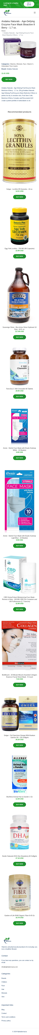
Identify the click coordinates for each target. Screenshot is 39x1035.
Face (24, 64)
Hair (3, 989)
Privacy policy (6, 1020)
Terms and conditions (8, 1017)
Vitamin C (30, 64)
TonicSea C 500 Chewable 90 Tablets (19, 389)
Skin (3, 996)
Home (4, 31)
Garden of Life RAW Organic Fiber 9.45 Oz (19, 915)
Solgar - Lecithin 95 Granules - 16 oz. (19, 189)
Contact (4, 1013)
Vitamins (13, 64)
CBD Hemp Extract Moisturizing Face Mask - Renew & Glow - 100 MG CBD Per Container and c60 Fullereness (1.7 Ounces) (19, 599)
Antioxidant (5, 66)
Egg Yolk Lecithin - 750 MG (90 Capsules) (19, 248)
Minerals (19, 64)
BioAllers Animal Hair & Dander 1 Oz (19, 797)
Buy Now (9, 79)
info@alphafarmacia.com (10, 967)
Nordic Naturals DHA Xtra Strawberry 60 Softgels (19, 856)
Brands (4, 978)
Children (4, 982)
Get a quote (29, 4)
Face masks (14, 66)
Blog (3, 1009)
